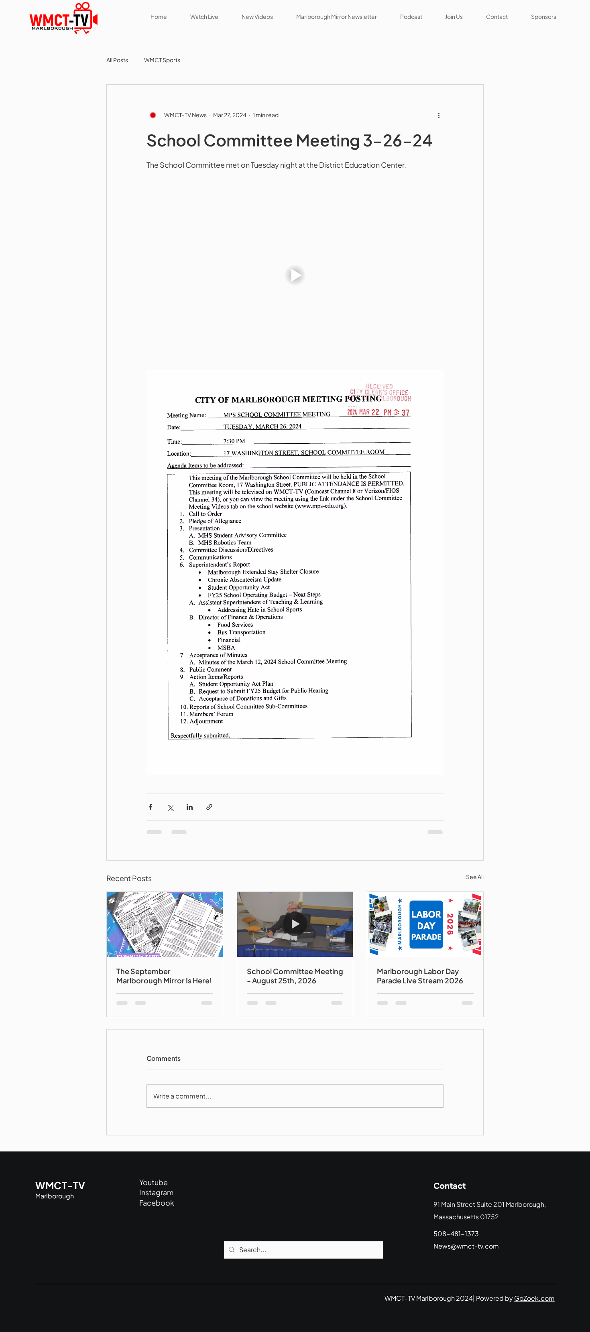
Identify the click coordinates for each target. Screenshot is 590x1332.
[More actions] (439, 115)
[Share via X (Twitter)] (170, 807)
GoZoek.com (534, 1298)
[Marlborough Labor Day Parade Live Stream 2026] (425, 924)
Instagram (156, 1192)
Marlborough (54, 1196)
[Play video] (295, 275)
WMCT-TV (60, 1185)
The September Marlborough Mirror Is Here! (164, 976)
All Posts (117, 59)
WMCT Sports (162, 59)
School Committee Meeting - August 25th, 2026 (295, 976)
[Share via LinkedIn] (189, 807)
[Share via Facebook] (150, 807)
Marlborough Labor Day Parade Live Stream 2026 (420, 976)
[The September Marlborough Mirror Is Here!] (165, 924)
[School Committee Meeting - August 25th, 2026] (295, 924)
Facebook (156, 1202)
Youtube (153, 1182)
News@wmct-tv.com (466, 1246)
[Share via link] (209, 807)
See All (475, 876)
